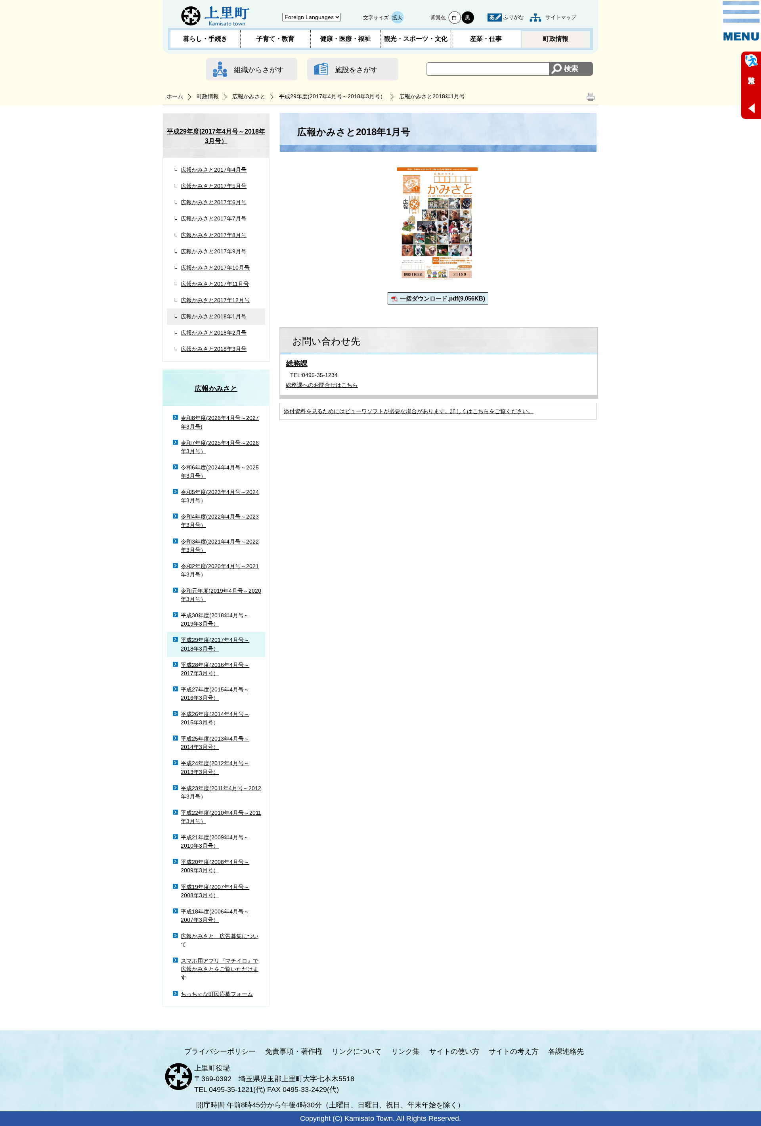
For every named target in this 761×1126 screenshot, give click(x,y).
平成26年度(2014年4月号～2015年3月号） (215, 718)
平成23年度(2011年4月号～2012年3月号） (221, 792)
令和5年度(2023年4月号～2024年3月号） (220, 496)
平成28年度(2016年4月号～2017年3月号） (215, 669)
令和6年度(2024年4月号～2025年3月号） (220, 471)
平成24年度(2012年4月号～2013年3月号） (215, 767)
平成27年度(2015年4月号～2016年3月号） (215, 693)
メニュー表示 (741, 21)
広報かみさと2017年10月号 (215, 267)
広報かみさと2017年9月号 (214, 251)
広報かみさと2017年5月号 (214, 186)
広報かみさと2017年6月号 (214, 202)
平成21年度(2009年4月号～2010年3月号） (215, 841)
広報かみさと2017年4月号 (214, 170)
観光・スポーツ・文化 (415, 38)
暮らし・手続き (205, 38)
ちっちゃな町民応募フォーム (217, 994)
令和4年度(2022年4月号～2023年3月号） (220, 520)
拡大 (397, 18)
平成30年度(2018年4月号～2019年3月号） (215, 619)
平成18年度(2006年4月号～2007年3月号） (215, 915)
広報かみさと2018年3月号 (214, 349)
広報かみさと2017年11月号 (215, 284)
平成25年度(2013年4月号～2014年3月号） (215, 742)
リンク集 (405, 1051)
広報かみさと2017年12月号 (215, 300)
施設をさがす (356, 70)
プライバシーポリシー (220, 1051)
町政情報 (555, 38)
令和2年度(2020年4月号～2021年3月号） (220, 570)
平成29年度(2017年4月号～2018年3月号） (332, 96)
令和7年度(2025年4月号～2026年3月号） (220, 447)
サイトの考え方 (514, 1051)
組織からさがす (259, 70)
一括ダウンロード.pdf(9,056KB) (442, 298)
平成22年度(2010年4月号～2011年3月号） (221, 817)
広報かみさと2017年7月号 (214, 218)
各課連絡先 (566, 1051)
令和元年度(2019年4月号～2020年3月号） (221, 595)
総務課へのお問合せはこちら (322, 385)
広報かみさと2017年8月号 (214, 235)
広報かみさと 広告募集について (219, 940)
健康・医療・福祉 (345, 38)
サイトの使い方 (454, 1051)
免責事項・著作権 (293, 1051)
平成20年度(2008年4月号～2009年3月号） (215, 866)
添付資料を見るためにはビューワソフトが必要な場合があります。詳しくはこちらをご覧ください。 (408, 411)
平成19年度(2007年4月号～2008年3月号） (215, 891)
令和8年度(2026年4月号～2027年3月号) (220, 422)
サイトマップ (560, 17)
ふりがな (513, 17)
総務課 (297, 364)
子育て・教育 (275, 38)
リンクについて (357, 1051)
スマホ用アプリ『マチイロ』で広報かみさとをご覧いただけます (219, 968)
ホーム (174, 96)
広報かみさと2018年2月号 (214, 332)
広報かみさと (249, 96)
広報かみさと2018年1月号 (214, 316)
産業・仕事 (486, 38)
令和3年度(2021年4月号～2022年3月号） (220, 545)
